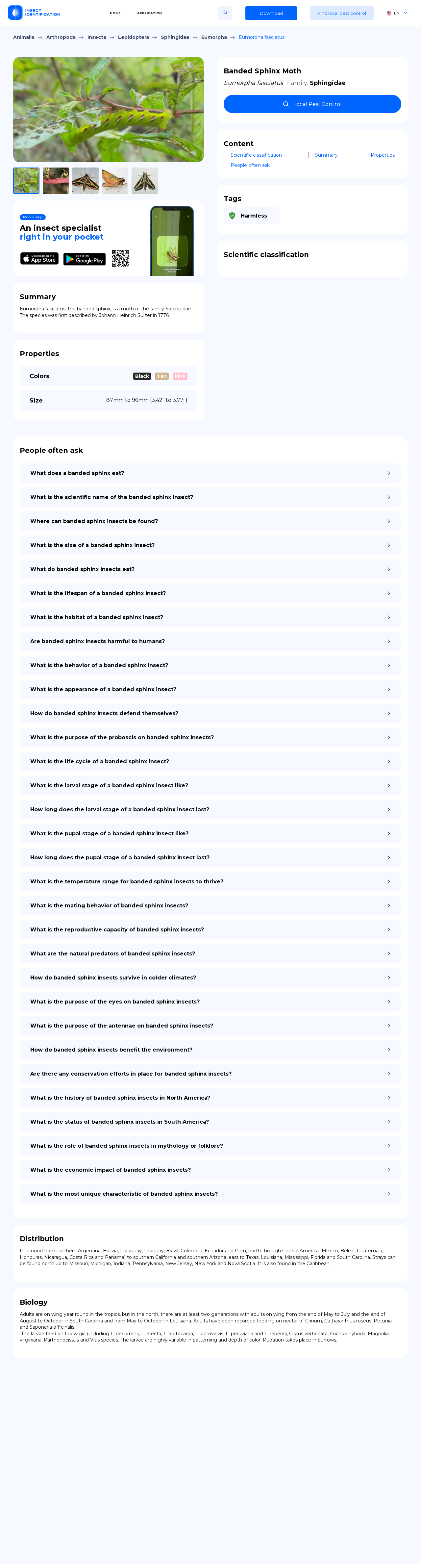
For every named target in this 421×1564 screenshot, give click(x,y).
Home (115, 13)
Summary (326, 155)
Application (149, 13)
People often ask (250, 165)
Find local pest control (342, 13)
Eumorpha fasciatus (262, 37)
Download (271, 13)
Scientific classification (256, 155)
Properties (383, 155)
